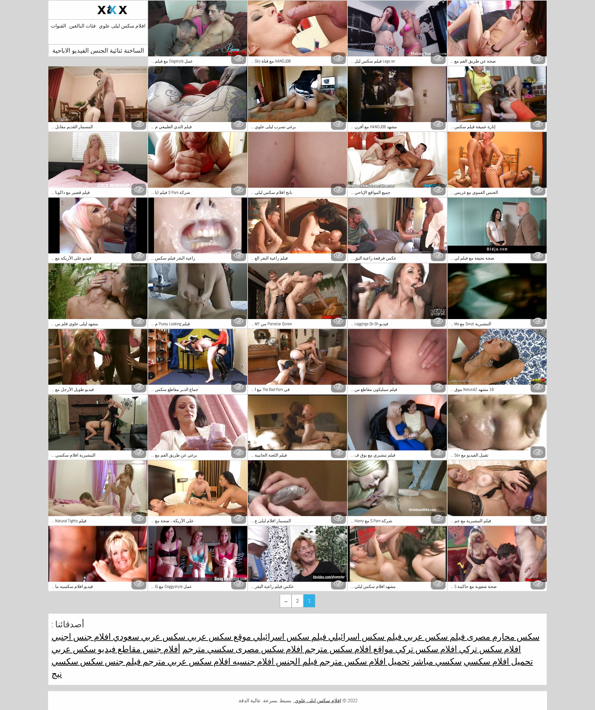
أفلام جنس (160, 649)
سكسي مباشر (437, 661)
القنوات (58, 26)
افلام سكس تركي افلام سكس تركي (457, 649)
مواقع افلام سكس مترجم (348, 649)
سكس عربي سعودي (148, 636)
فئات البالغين (82, 26)
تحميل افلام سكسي (498, 661)
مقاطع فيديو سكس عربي (96, 649)
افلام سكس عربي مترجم (186, 661)
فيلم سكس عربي (433, 636)
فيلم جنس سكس (109, 661)
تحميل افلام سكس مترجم (363, 661)
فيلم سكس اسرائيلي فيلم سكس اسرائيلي (326, 636)
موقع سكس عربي (218, 636)
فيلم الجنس (295, 661)
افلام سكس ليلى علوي (122, 26)
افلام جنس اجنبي (81, 636)
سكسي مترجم (208, 649)
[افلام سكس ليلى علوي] (98, 10)
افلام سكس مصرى (268, 649)
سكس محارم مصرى (502, 636)
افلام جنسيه (252, 661)
